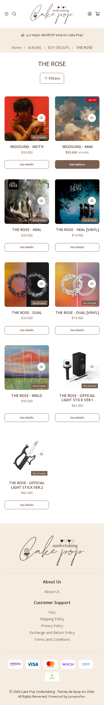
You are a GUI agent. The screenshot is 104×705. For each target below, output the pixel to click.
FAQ (52, 612)
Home (16, 47)
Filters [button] (54, 78)
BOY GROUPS (58, 47)
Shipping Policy (52, 618)
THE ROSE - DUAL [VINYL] (77, 312)
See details (27, 164)
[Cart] (97, 14)
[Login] (89, 14)
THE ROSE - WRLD (26, 395)
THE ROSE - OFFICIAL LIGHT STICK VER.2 (27, 485)
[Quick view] (41, 118)
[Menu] (6, 14)
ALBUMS (34, 47)
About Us (52, 591)
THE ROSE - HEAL (26, 229)
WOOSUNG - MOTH (26, 146)
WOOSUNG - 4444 (77, 146)
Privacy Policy (52, 625)
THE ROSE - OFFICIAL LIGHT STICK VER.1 (77, 397)
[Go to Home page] (52, 14)
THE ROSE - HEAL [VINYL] (77, 229)
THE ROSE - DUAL (27, 312)
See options (77, 164)
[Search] (14, 14)
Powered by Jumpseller (66, 696)
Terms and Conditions (52, 639)
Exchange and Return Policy (52, 632)
